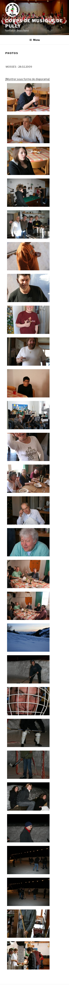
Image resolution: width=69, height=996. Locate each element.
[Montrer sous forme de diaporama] (27, 79)
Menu (36, 39)
